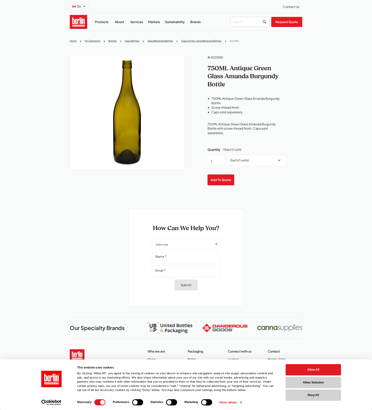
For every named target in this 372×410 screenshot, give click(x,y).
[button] (186, 244)
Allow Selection (313, 382)
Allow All (313, 369)
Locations (235, 359)
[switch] (137, 402)
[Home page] (77, 354)
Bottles (193, 359)
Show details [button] (228, 402)
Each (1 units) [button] (239, 160)
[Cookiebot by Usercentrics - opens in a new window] (51, 402)
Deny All (313, 395)
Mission (153, 359)
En (79, 6)
